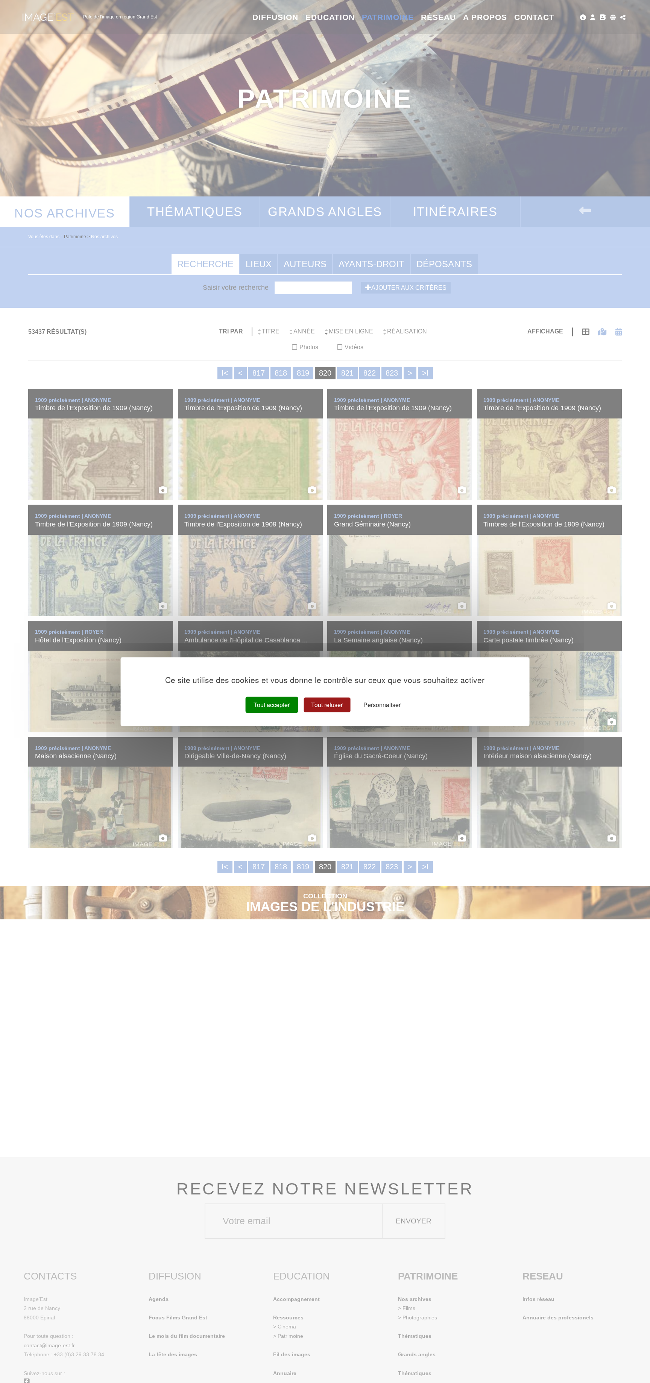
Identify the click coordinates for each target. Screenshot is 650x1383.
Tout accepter (272, 704)
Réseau (438, 17)
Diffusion (275, 17)
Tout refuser (327, 704)
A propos (485, 17)
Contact (534, 17)
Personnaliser (382, 704)
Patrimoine (388, 17)
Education (330, 17)
